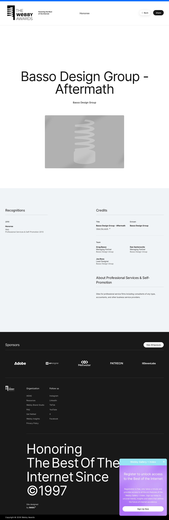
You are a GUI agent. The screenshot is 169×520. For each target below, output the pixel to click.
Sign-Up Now (143, 509)
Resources (30, 400)
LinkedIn (53, 400)
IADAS (29, 396)
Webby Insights (33, 419)
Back (146, 13)
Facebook (54, 419)
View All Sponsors (153, 345)
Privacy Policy (32, 423)
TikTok (52, 405)
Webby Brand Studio (35, 405)
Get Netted (31, 414)
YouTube (53, 409)
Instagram (54, 396)
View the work (102, 229)
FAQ (28, 409)
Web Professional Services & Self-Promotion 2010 (24, 230)
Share (158, 13)
